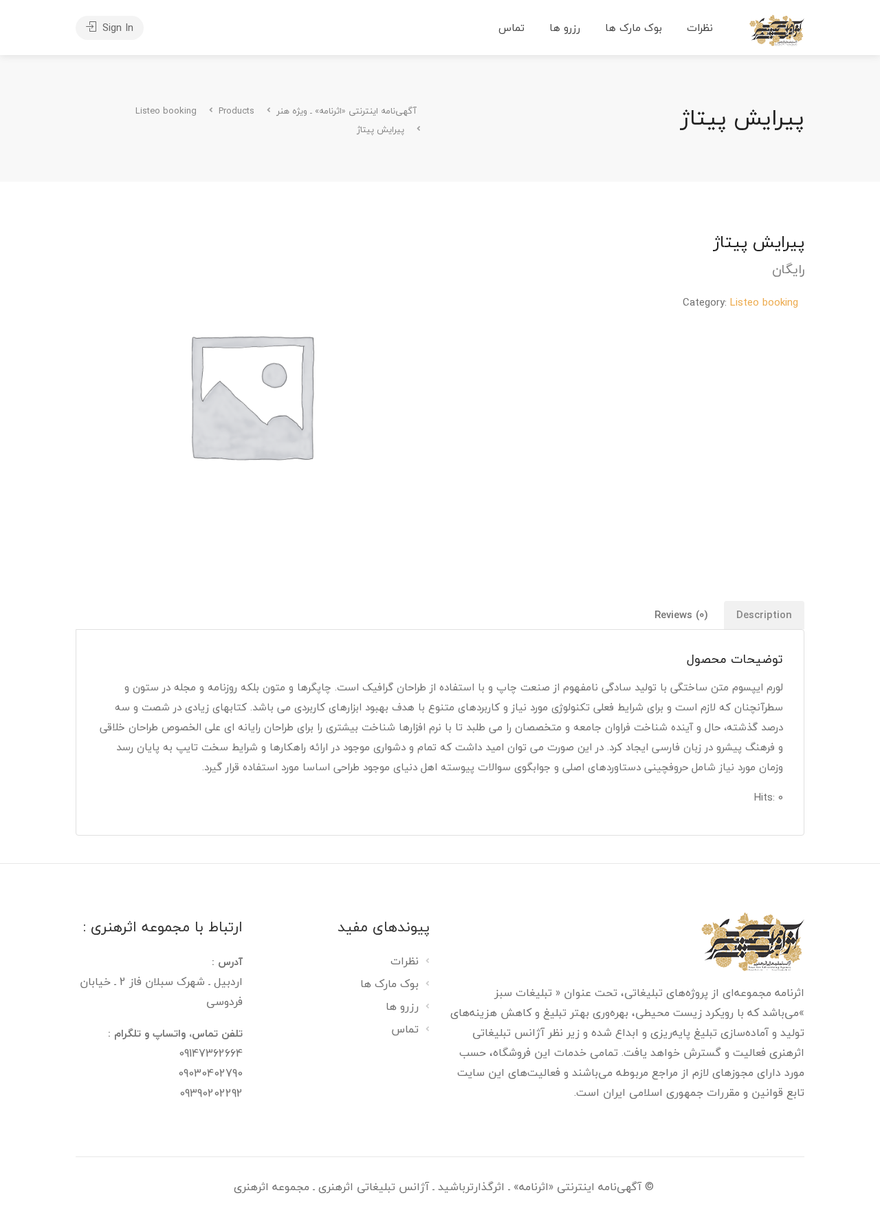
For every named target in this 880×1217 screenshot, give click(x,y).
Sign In (116, 27)
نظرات (700, 27)
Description (764, 615)
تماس (511, 27)
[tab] (764, 615)
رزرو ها (564, 27)
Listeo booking (764, 302)
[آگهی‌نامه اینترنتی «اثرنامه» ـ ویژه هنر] (776, 29)
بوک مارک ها (633, 27)
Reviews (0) (681, 615)
